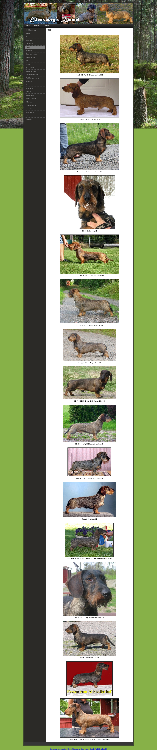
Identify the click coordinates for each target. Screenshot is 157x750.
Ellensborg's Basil (95, 75)
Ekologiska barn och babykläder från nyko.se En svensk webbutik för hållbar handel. (78, 749)
